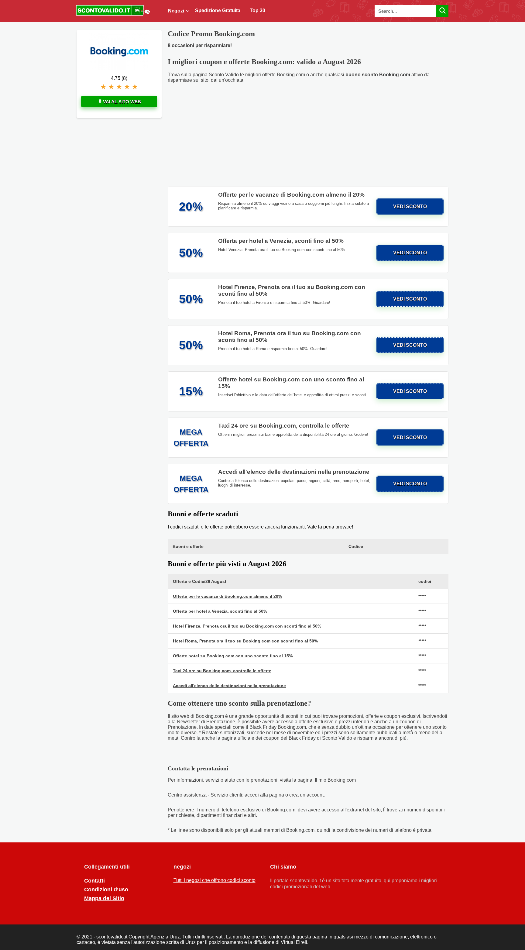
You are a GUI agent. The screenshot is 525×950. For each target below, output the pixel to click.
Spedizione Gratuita (217, 10)
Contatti (94, 881)
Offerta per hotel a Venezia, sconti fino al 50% (220, 611)
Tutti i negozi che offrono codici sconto (214, 880)
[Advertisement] (308, 134)
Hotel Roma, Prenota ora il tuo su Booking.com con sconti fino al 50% (245, 640)
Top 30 (257, 10)
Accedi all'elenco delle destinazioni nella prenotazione (229, 685)
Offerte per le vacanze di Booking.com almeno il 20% (227, 596)
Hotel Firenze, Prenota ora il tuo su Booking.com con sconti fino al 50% (247, 626)
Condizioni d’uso (106, 889)
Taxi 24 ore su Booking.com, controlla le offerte (222, 670)
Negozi (176, 10)
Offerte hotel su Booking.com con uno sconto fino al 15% (233, 655)
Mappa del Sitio (104, 898)
